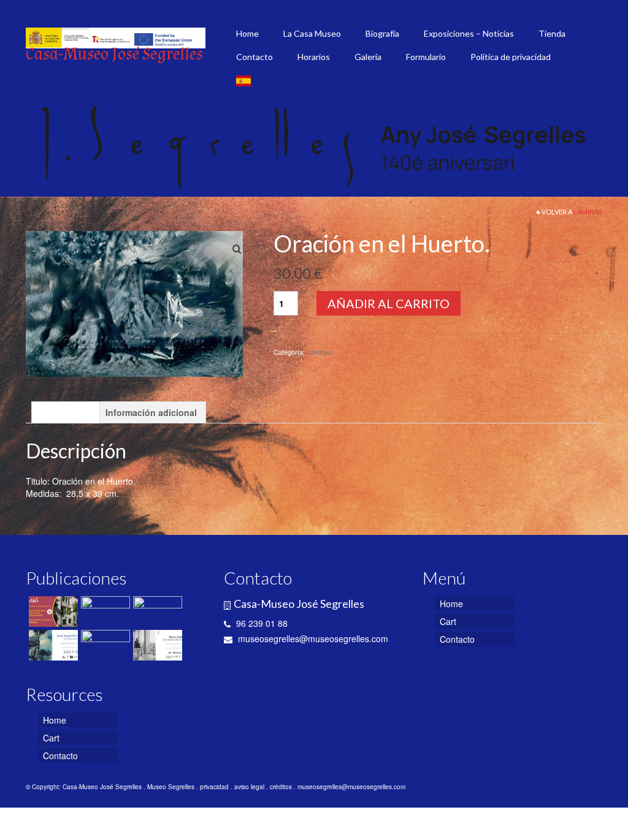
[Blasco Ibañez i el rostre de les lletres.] (156, 645)
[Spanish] (243, 81)
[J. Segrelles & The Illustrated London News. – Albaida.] (156, 611)
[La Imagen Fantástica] (104, 611)
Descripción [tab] (65, 412)
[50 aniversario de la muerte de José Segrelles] (104, 645)
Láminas (587, 212)
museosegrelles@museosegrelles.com (312, 638)
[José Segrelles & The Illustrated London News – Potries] (52, 645)
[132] (134, 303)
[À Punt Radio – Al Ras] (52, 611)
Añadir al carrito (388, 303)
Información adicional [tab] (151, 412)
